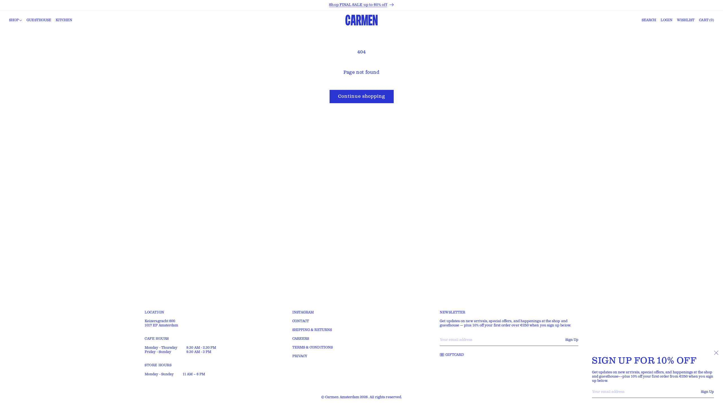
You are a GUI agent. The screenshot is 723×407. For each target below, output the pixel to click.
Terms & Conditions (312, 347)
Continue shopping (361, 96)
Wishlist (686, 20)
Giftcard (454, 355)
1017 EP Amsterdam (161, 325)
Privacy (300, 356)
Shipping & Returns (312, 330)
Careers (300, 339)
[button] (15, 20)
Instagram (303, 312)
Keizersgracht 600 (160, 321)
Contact (300, 321)
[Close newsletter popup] (716, 352)
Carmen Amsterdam (342, 397)
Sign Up (707, 392)
